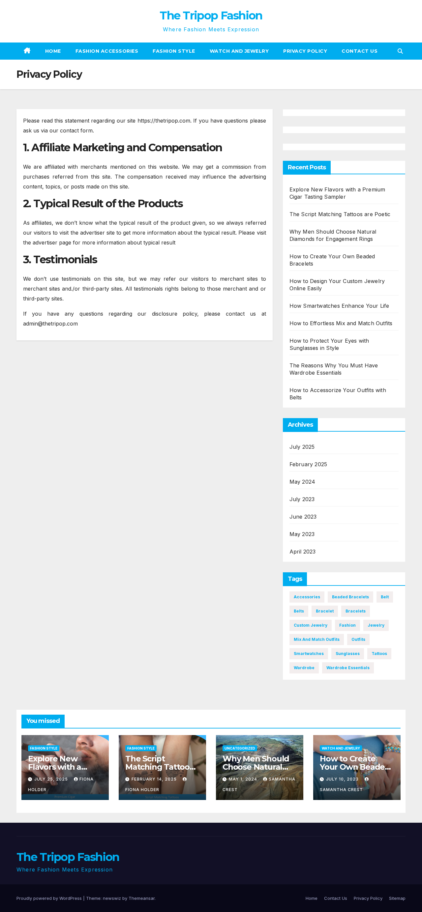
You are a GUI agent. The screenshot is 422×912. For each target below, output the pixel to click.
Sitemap (397, 898)
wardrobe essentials (348, 667)
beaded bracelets (350, 596)
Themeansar (142, 898)
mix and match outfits (317, 639)
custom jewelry (310, 625)
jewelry (376, 625)
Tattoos (379, 653)
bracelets (356, 611)
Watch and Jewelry (239, 51)
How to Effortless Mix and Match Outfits (341, 323)
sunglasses (348, 653)
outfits (358, 639)
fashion (347, 625)
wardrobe (304, 667)
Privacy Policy (305, 51)
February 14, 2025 (155, 779)
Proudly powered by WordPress (49, 898)
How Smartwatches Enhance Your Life (339, 305)
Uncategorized (240, 748)
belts (299, 611)
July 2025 (302, 446)
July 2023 (302, 499)
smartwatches (309, 653)
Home (53, 51)
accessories (307, 596)
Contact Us (359, 51)
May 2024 (302, 481)
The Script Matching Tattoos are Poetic (340, 214)
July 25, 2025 (51, 779)
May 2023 (302, 534)
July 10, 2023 (343, 779)
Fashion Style (174, 51)
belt (385, 596)
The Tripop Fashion (211, 15)
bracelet (325, 611)
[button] (400, 51)
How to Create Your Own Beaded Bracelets (355, 767)
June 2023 (303, 516)
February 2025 (308, 464)
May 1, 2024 (243, 779)
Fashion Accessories (106, 51)
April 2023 (302, 551)
